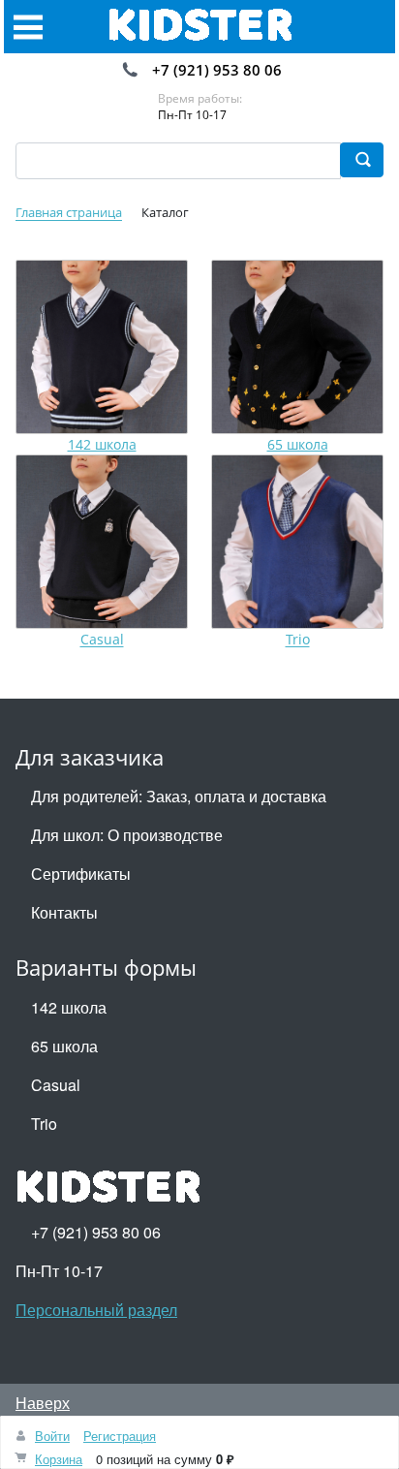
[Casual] (101, 541)
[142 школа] (101, 347)
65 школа (297, 444)
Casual (102, 640)
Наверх (42, 1402)
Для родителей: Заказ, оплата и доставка (178, 796)
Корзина (58, 1459)
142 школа (102, 444)
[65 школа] (297, 347)
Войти (52, 1435)
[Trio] (297, 541)
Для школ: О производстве (127, 835)
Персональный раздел (96, 1309)
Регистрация (119, 1435)
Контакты (64, 912)
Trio (298, 640)
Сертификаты (81, 873)
